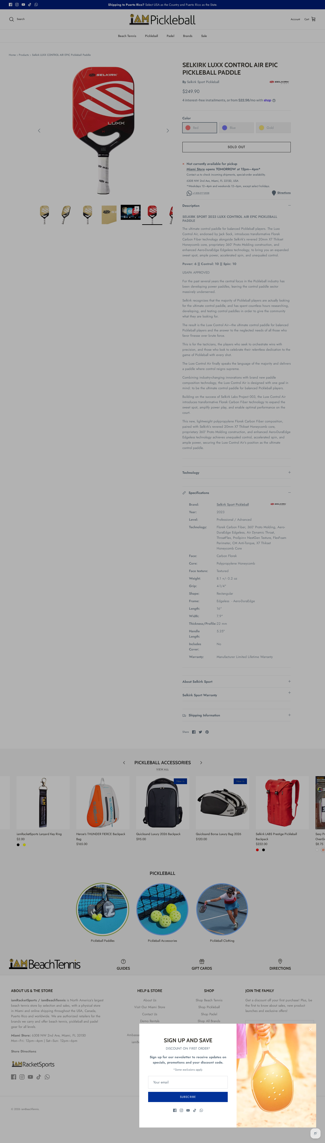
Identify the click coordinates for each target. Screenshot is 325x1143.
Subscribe (188, 1097)
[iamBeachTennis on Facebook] (174, 1110)
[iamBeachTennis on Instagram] (181, 1110)
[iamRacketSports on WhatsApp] (201, 1110)
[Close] (310, 1029)
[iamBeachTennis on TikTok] (194, 1110)
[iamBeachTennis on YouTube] (188, 1110)
